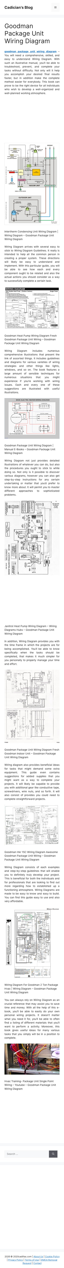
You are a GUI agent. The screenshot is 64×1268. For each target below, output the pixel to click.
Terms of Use (32, 1260)
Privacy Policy (15, 1260)
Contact (37, 1263)
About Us (38, 1256)
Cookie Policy (52, 1256)
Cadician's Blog (18, 7)
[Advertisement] (32, 119)
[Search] (53, 1154)
